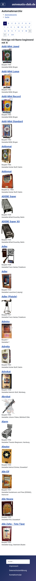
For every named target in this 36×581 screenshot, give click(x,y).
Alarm (5, 421)
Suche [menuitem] (7, 17)
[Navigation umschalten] (3, 4)
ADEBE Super (9, 196)
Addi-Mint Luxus (10, 71)
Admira (6, 321)
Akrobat (6, 396)
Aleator (6, 446)
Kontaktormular (15, 575)
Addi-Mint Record (11, 96)
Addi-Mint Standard (12, 121)
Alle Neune (7, 499)
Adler (4, 246)
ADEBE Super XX (11, 221)
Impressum (13, 566)
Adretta (6, 346)
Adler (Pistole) (9, 296)
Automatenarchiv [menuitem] (11, 15)
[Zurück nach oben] (32, 577)
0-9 (12, 35)
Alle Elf (5, 471)
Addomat (7, 146)
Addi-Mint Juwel (10, 46)
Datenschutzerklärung (18, 570)
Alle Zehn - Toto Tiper (13, 523)
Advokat (6, 371)
